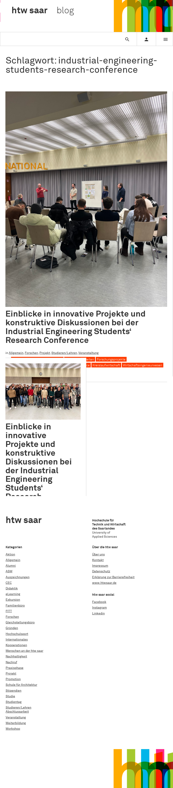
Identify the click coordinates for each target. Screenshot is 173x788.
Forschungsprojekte (111, 359)
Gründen (12, 628)
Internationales (17, 639)
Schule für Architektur (21, 684)
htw (42, 10)
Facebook (99, 602)
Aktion (10, 554)
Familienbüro (15, 605)
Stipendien (13, 690)
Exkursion (13, 599)
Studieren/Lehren (64, 353)
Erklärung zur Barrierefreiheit (113, 577)
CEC (9, 582)
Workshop (13, 728)
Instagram (99, 607)
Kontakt (98, 560)
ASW (9, 571)
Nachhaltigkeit (16, 656)
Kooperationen (16, 645)
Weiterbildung (16, 723)
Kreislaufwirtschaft (106, 365)
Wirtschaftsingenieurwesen (142, 365)
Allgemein (16, 353)
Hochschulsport (17, 634)
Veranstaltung (88, 353)
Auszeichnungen (18, 577)
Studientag (14, 702)
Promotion (13, 679)
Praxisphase (14, 668)
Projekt (44, 353)
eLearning (13, 594)
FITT (9, 611)
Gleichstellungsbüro (20, 622)
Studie (10, 696)
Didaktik (12, 588)
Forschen (31, 353)
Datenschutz (101, 571)
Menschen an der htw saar (24, 650)
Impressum (100, 565)
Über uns (98, 554)
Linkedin (98, 613)
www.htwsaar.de (104, 582)
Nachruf (11, 662)
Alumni (11, 565)
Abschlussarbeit (17, 711)
